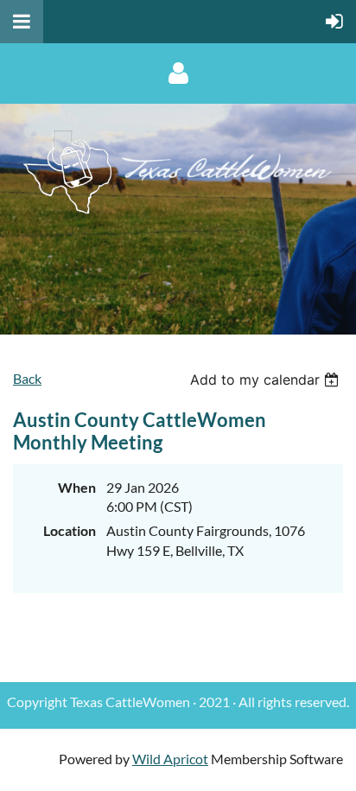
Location (69, 530)
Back (27, 378)
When (77, 487)
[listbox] (266, 379)
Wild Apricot (170, 758)
